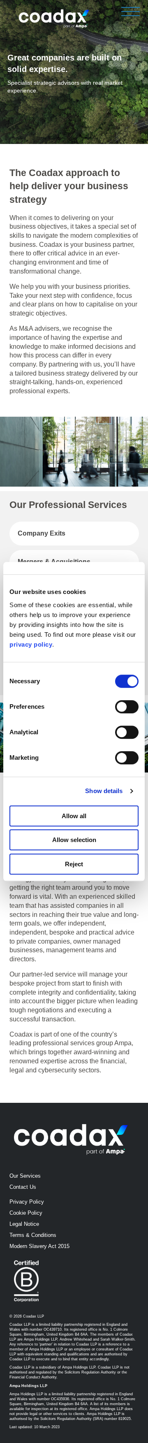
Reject (74, 864)
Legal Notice (24, 1224)
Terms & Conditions (32, 1235)
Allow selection (74, 839)
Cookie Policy (25, 1213)
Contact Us (22, 1187)
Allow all (74, 815)
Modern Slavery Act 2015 (39, 1246)
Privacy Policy (26, 1202)
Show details (104, 790)
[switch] (127, 706)
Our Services (25, 1176)
